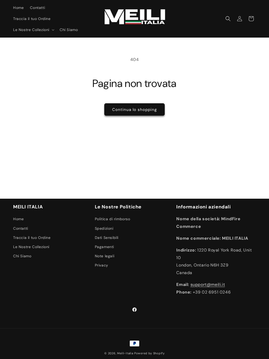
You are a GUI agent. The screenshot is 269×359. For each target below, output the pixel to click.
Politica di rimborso (112, 219)
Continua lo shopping (134, 109)
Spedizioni (104, 228)
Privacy (101, 265)
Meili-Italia (125, 353)
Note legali (105, 256)
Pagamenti (104, 246)
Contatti (20, 228)
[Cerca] (228, 18)
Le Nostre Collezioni (31, 246)
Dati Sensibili (106, 237)
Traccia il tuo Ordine (32, 237)
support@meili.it (207, 284)
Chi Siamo (22, 256)
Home (18, 219)
